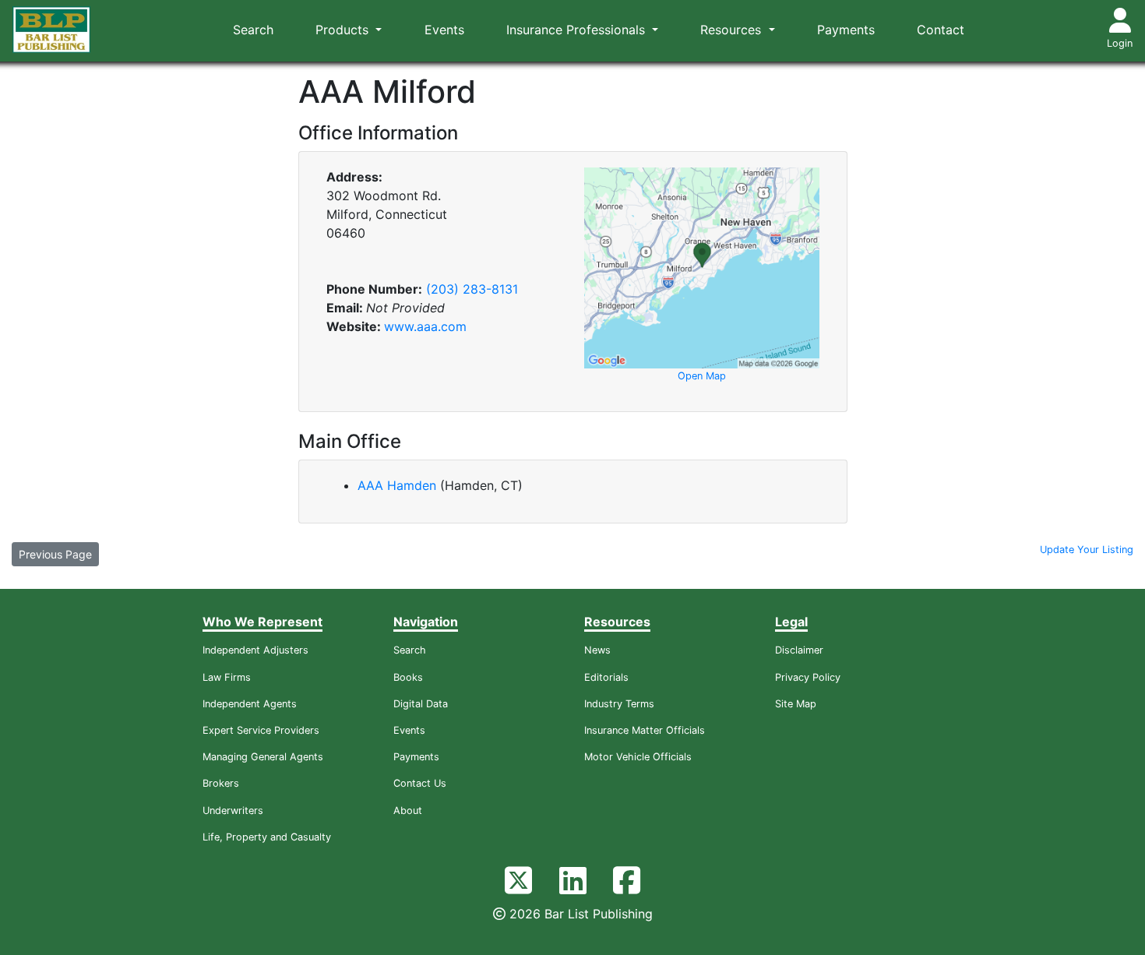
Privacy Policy (807, 677)
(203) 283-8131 (472, 289)
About (407, 810)
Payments (846, 29)
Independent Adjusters (255, 650)
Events (444, 29)
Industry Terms (619, 704)
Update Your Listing (1086, 549)
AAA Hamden (399, 485)
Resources (732, 29)
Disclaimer (799, 650)
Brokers (221, 783)
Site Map (795, 704)
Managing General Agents (263, 757)
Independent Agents (250, 704)
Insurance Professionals (577, 29)
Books (408, 677)
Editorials (606, 677)
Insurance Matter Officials (644, 730)
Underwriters (233, 810)
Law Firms (227, 677)
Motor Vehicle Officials (638, 757)
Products (343, 29)
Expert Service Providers (261, 730)
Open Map (702, 376)
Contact (940, 29)
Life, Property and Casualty (267, 837)
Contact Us (419, 783)
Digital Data (420, 704)
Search (253, 29)
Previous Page (55, 554)
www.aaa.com (425, 326)
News (597, 650)
